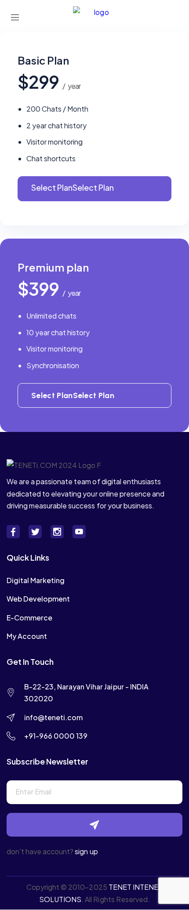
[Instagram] (57, 531)
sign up (86, 851)
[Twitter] (35, 531)
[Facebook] (13, 531)
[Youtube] (79, 531)
